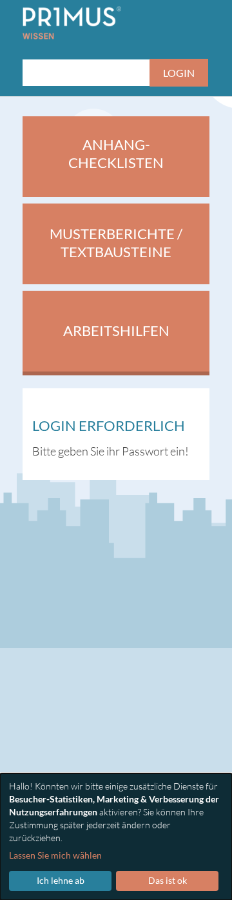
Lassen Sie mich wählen (55, 855)
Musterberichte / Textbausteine (116, 243)
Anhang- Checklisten (116, 154)
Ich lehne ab (60, 880)
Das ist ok (167, 880)
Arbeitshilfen (116, 330)
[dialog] (116, 836)
